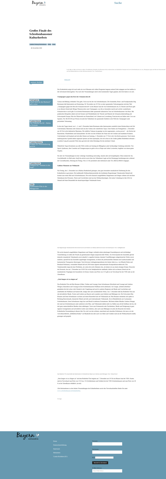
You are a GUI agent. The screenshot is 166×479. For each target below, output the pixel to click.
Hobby (49, 44)
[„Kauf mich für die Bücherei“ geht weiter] (36, 96)
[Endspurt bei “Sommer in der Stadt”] (36, 159)
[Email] (88, 80)
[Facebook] (79, 80)
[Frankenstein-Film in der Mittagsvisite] (36, 180)
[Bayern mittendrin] (39, 2)
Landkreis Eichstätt (35, 121)
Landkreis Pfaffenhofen (36, 142)
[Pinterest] (29, 442)
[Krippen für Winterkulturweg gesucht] (36, 138)
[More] (92, 80)
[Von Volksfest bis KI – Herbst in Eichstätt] (36, 117)
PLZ (93, 457)
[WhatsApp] (83, 80)
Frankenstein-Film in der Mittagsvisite (38, 187)
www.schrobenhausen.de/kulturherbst (68, 391)
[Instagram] (24, 442)
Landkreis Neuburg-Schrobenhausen (38, 44)
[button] (120, 3)
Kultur (53, 44)
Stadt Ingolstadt (34, 100)
